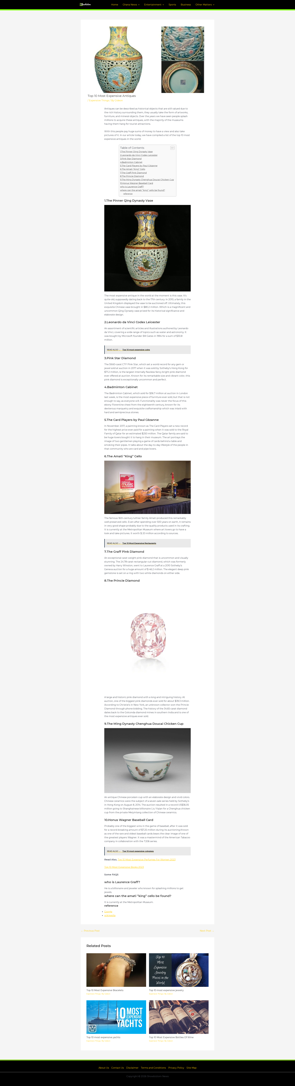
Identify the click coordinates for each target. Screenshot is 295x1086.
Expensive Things (99, 100)
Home (114, 4)
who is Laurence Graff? (132, 186)
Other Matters (204, 4)
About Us (104, 1067)
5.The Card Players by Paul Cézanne (138, 165)
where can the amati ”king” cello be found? (142, 190)
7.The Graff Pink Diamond (133, 173)
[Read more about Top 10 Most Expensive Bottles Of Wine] (179, 1017)
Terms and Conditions (153, 1067)
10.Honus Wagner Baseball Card (136, 183)
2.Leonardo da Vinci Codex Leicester (139, 155)
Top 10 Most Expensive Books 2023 (124, 867)
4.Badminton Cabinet (131, 162)
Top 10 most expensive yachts (103, 1037)
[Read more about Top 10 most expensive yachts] (116, 1017)
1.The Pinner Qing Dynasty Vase (136, 151)
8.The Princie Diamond (132, 176)
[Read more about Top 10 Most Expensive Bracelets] (116, 969)
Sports (172, 4)
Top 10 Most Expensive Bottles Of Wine (171, 1037)
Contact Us (117, 1067)
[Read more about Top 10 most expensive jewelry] (179, 969)
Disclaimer (132, 1067)
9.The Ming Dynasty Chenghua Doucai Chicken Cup (147, 179)
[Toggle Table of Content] (171, 148)
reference (128, 193)
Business (186, 4)
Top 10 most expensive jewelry (166, 990)
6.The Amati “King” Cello (132, 169)
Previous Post (90, 931)
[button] (138, 4)
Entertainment (152, 4)
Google (108, 911)
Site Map (191, 1067)
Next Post (207, 931)
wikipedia (109, 915)
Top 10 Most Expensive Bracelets (104, 990)
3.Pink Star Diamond (131, 158)
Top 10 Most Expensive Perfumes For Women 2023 (147, 859)
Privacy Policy (176, 1067)
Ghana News (130, 4)
